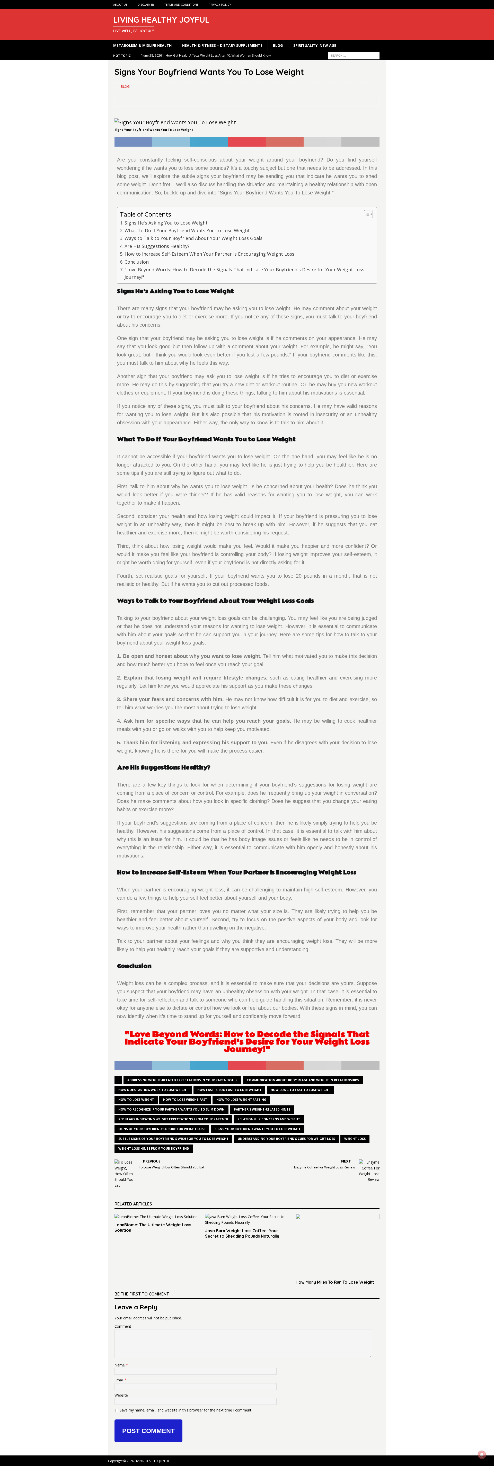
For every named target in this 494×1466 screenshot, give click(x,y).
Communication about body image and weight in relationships (303, 1080)
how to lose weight (136, 1099)
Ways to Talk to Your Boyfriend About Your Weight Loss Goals (193, 238)
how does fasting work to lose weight (153, 1090)
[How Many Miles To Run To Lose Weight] (338, 1245)
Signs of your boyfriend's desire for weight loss (161, 1129)
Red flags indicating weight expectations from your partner (173, 1119)
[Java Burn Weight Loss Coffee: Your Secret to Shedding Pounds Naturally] (247, 1220)
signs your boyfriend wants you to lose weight (258, 1129)
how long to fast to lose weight (300, 1090)
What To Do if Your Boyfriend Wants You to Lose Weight (187, 230)
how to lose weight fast (185, 1099)
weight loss (355, 1139)
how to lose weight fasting (241, 1099)
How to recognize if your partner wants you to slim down (171, 1109)
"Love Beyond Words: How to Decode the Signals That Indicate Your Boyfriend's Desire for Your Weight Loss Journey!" (244, 273)
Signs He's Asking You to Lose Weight (166, 223)
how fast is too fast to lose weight (229, 1090)
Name (120, 1365)
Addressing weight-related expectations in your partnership (182, 1080)
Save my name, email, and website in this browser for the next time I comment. (186, 1410)
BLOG (278, 45)
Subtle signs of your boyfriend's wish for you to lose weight (173, 1139)
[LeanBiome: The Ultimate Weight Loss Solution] (156, 1217)
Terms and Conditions (181, 4)
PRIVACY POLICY (220, 4)
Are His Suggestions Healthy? (157, 246)
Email (119, 1380)
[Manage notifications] (482, 1455)
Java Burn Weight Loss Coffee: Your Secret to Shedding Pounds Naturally (242, 1233)
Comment (122, 1326)
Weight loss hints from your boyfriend (153, 1148)
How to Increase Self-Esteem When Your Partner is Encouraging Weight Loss (209, 254)
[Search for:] (354, 55)
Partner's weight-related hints (262, 1109)
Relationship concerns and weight (268, 1119)
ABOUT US (120, 4)
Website (121, 1395)
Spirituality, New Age (314, 45)
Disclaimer (146, 4)
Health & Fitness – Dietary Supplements (222, 45)
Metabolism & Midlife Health (142, 45)
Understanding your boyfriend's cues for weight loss (286, 1139)
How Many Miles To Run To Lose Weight (335, 1282)
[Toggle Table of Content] (366, 214)
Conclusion (137, 262)
